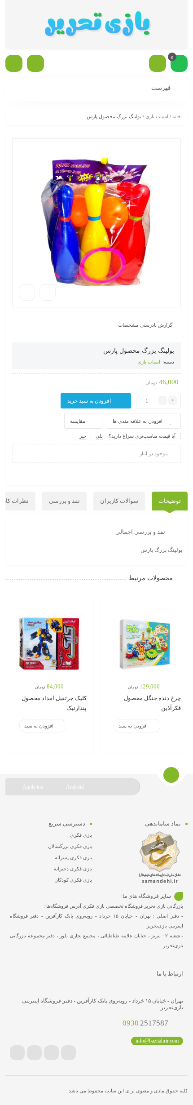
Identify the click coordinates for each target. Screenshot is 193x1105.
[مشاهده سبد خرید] (179, 64)
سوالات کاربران (119, 500)
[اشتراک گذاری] (47, 292)
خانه (176, 116)
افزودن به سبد (133, 725)
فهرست (161, 87)
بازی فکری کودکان (73, 880)
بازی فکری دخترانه (73, 868)
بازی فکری (81, 835)
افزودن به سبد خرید (89, 401)
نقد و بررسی (64, 500)
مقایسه (77, 421)
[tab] (170, 501)
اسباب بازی (156, 116)
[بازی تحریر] (96, 25)
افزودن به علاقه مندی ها (137, 421)
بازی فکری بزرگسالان (70, 846)
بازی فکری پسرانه (73, 857)
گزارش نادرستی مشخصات (145, 325)
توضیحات (169, 500)
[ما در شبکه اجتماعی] (13, 63)
